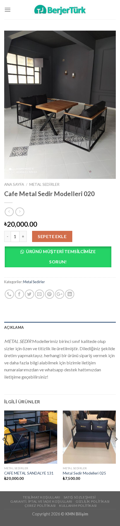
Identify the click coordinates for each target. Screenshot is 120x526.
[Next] (116, 450)
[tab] (60, 327)
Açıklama (14, 327)
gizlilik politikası (93, 501)
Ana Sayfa (14, 184)
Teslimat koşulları (41, 497)
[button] (60, 258)
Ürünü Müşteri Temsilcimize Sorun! (61, 256)
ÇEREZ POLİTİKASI (40, 505)
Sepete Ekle (52, 236)
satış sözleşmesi (80, 497)
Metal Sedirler (44, 184)
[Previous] (4, 450)
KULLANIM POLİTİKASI (78, 505)
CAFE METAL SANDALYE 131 (29, 473)
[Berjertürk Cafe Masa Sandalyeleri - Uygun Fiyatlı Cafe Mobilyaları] (60, 9)
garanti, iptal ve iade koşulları (41, 501)
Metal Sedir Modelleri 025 (84, 473)
